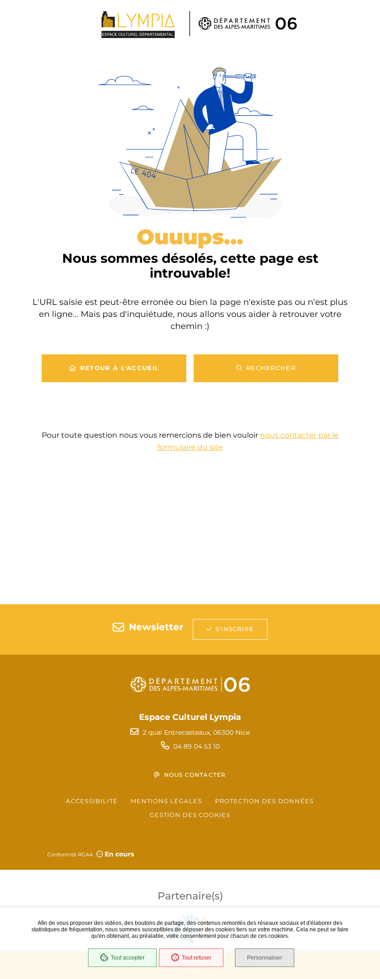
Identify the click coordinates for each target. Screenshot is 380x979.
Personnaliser (264, 957)
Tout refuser (196, 957)
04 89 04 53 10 (196, 746)
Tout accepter (128, 957)
